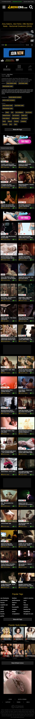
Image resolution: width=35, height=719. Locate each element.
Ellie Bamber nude (8, 86)
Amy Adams (6, 118)
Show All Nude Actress (17, 663)
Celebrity (23, 121)
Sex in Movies (19, 112)
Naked (10, 121)
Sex (11, 124)
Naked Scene (6, 115)
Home (10, 699)
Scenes (16, 121)
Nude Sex (24, 115)
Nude (7, 112)
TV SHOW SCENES (6, 1)
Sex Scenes (16, 115)
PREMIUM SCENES (17, 1)
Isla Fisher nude (23, 83)
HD (12, 112)
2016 (4, 121)
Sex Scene (28, 112)
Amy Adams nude (11, 83)
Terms (18, 702)
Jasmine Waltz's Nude (29, 1)
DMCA (28, 702)
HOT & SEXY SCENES (8, 100)
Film (15, 124)
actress (5, 124)
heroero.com (21, 705)
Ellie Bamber (15, 118)
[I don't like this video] (17, 61)
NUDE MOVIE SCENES (15, 97)
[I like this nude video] (2, 61)
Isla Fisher (24, 118)
